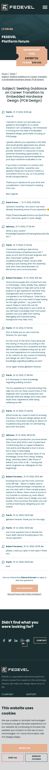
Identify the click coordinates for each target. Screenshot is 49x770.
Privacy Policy (13, 736)
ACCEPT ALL (24, 748)
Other (12, 73)
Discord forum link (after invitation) (24, 594)
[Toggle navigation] (45, 7)
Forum (5, 73)
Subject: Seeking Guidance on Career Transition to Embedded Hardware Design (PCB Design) (24, 78)
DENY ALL (12, 757)
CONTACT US (34, 642)
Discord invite (25, 588)
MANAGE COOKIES (36, 757)
